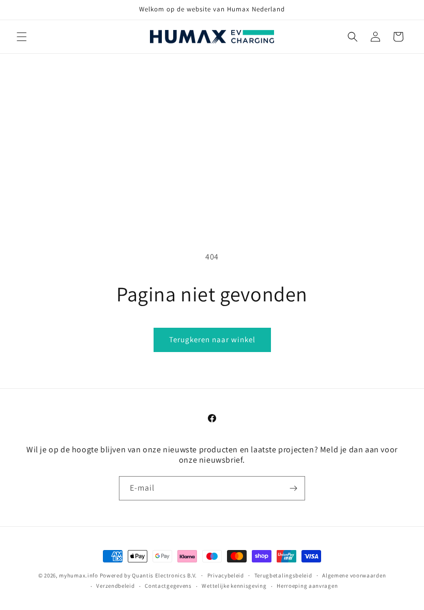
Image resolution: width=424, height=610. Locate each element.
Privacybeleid (225, 575)
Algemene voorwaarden (354, 575)
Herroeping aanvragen (307, 585)
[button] (21, 36)
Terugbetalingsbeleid (283, 575)
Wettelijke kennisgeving (234, 585)
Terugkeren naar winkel (212, 339)
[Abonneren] (293, 488)
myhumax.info (78, 575)
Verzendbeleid (115, 585)
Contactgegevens (168, 585)
